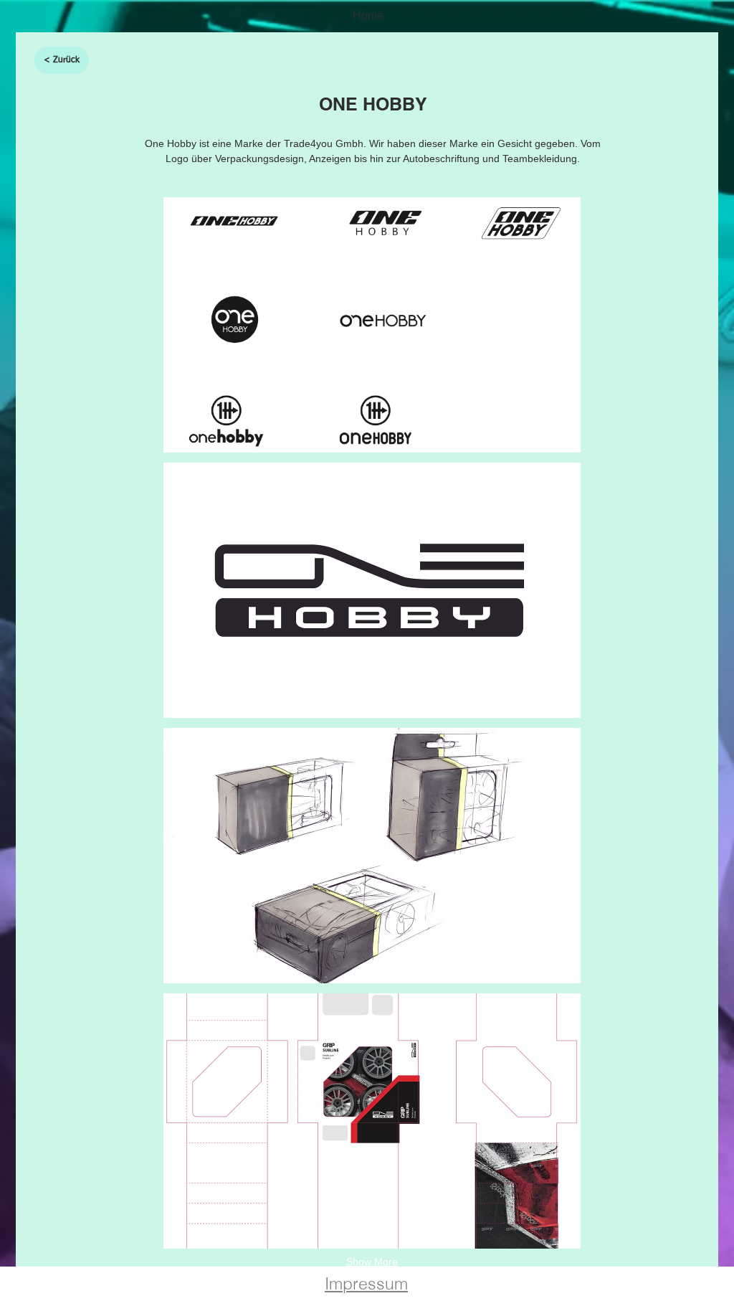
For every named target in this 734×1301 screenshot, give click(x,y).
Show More (372, 1261)
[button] (372, 325)
